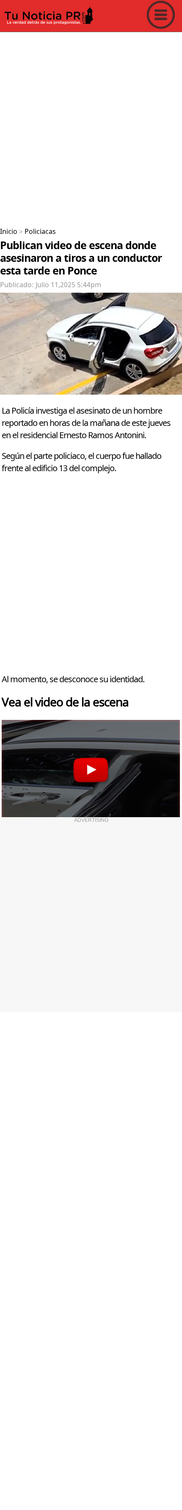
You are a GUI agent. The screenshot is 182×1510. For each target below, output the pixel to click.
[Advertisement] (91, 126)
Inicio (8, 232)
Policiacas (40, 232)
